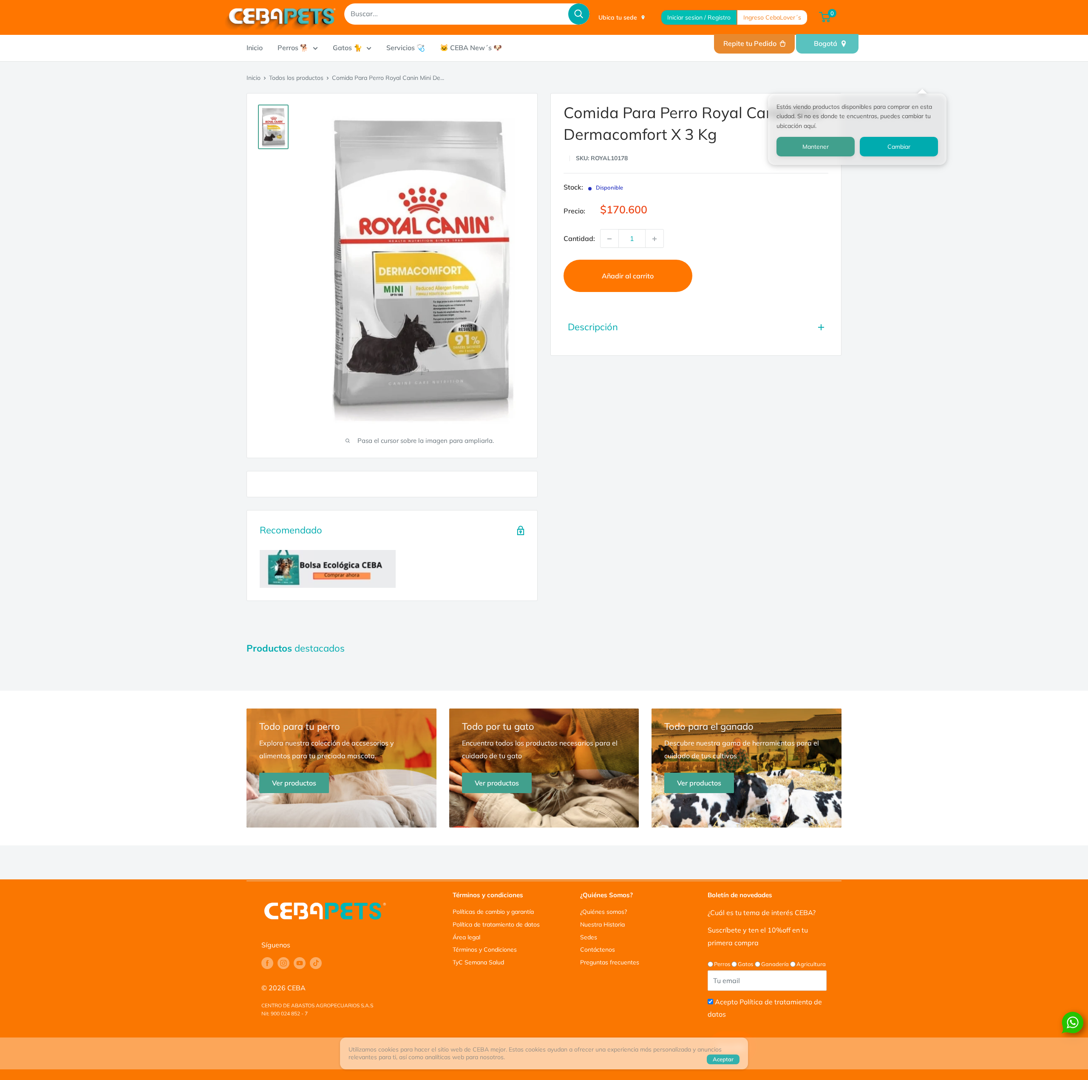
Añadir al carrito (628, 276)
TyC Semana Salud (478, 962)
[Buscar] (578, 14)
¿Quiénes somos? (603, 912)
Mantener (815, 146)
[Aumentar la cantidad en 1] (654, 239)
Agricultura (811, 964)
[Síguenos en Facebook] (267, 963)
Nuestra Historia (602, 924)
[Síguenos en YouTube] (300, 963)
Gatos (745, 964)
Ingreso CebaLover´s (772, 17)
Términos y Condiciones (485, 949)
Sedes (588, 937)
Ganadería (775, 964)
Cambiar (898, 146)
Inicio (254, 47)
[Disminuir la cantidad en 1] (609, 239)
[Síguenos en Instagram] (283, 963)
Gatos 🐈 (347, 47)
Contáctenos (597, 949)
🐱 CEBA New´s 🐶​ (471, 47)
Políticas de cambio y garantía (493, 912)
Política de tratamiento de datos (496, 924)
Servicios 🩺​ (405, 47)
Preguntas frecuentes (609, 962)
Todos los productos (296, 78)
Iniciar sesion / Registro (699, 17)
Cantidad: (579, 238)
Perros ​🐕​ (293, 47)
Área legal (466, 937)
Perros (722, 964)
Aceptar (723, 1059)
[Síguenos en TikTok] (316, 963)
